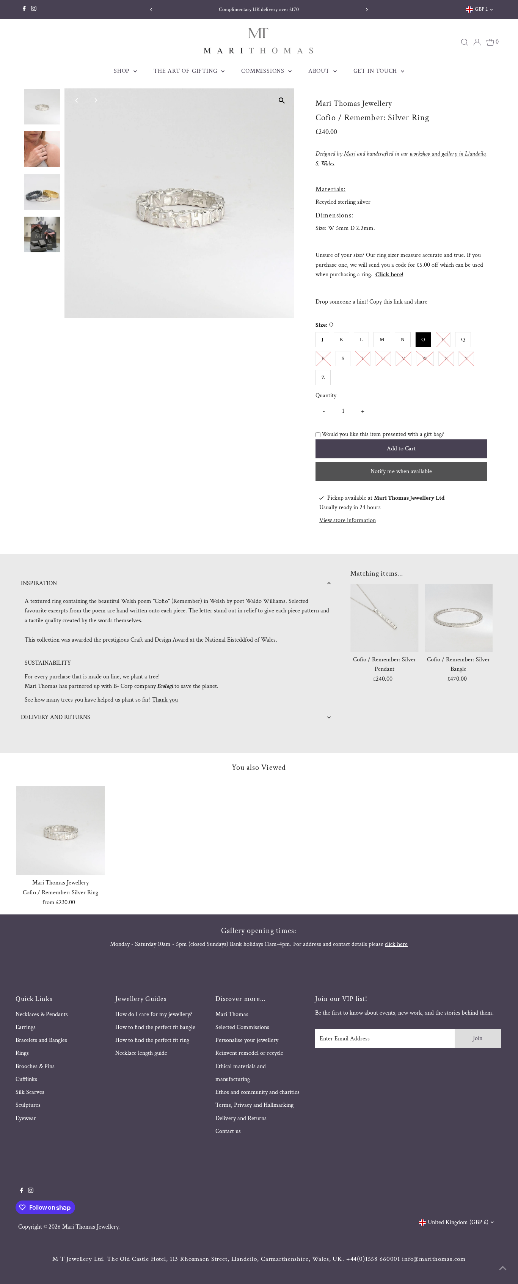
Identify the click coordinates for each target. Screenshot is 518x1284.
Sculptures (28, 1105)
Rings (22, 1053)
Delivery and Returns (241, 1118)
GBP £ (481, 9)
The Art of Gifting (186, 71)
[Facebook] (24, 9)
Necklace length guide (141, 1053)
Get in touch (376, 71)
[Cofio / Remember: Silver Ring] (60, 830)
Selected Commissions (242, 1027)
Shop (123, 71)
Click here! (389, 275)
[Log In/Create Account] (477, 42)
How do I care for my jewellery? (153, 1014)
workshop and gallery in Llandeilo (447, 154)
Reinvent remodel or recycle (249, 1053)
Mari (349, 154)
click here (396, 944)
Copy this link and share (398, 302)
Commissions (263, 71)
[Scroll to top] (502, 1268)
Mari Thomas (231, 1014)
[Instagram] (33, 9)
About (319, 71)
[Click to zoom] (281, 100)
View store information (347, 521)
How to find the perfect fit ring (152, 1040)
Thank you (165, 700)
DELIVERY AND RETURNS (55, 717)
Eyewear (26, 1118)
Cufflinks (26, 1079)
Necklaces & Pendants (42, 1014)
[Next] (366, 9)
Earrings (26, 1027)
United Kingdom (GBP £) (458, 1222)
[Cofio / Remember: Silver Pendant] (384, 618)
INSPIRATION (39, 583)
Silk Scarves (30, 1092)
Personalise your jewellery (246, 1040)
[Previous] (151, 9)
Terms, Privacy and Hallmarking (254, 1105)
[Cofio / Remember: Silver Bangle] (459, 618)
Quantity (326, 396)
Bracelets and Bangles (41, 1040)
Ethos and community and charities (257, 1092)
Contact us (228, 1131)
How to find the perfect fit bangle (155, 1027)
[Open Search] (464, 42)
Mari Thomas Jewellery (90, 1227)
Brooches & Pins (35, 1066)
